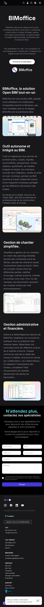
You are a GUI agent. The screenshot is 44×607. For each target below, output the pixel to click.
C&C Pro (7, 548)
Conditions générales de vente (14, 558)
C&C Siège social (10, 542)
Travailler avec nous (11, 532)
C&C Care (8, 566)
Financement (9, 578)
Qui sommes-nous (10, 530)
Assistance (8, 585)
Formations (8, 570)
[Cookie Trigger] (4, 603)
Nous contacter (9, 588)
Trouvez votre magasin (12, 555)
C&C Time (8, 568)
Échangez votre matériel (12, 575)
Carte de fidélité (10, 573)
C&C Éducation (9, 545)
